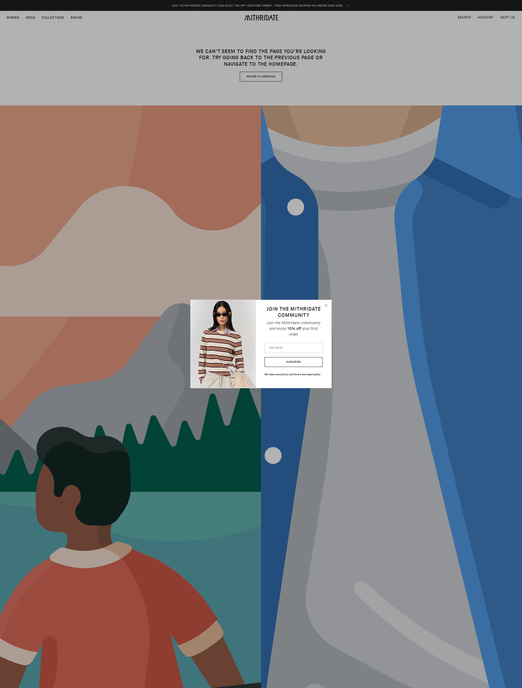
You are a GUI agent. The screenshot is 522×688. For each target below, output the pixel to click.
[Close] (326, 305)
